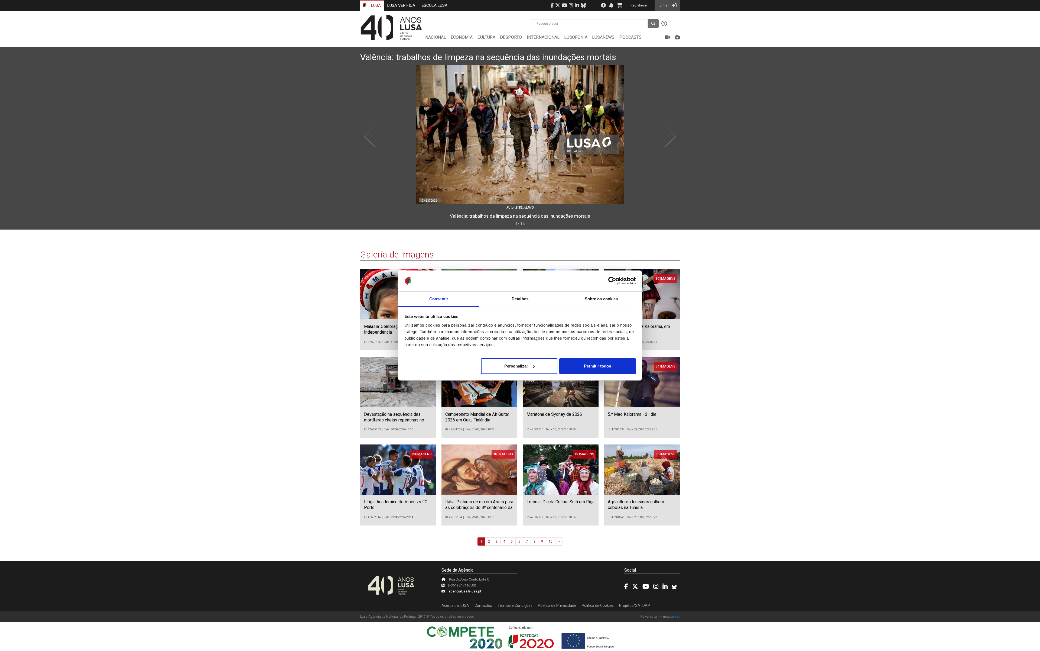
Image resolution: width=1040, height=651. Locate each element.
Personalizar (516, 366)
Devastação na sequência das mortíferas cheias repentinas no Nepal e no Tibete (394, 420)
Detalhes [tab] (520, 299)
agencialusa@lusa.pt (464, 591)
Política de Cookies (598, 605)
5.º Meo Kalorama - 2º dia (632, 414)
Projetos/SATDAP (634, 605)
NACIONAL (435, 37)
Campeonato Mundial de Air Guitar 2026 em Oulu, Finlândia (477, 417)
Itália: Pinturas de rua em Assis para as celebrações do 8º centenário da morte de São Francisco (479, 507)
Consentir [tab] (438, 299)
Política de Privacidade (557, 605)
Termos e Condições (515, 605)
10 (550, 541)
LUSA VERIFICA (401, 5)
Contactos (483, 605)
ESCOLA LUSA (434, 5)
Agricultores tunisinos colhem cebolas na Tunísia (636, 504)
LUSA (375, 5)
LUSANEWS (603, 37)
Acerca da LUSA (455, 605)
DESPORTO (511, 37)
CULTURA (486, 37)
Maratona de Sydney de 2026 (554, 414)
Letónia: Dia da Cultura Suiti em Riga (560, 501)
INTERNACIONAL (543, 37)
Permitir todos (597, 366)
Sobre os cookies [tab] (601, 299)
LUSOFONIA (575, 37)
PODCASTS (630, 37)
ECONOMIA (462, 37)
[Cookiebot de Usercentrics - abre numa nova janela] (612, 281)
